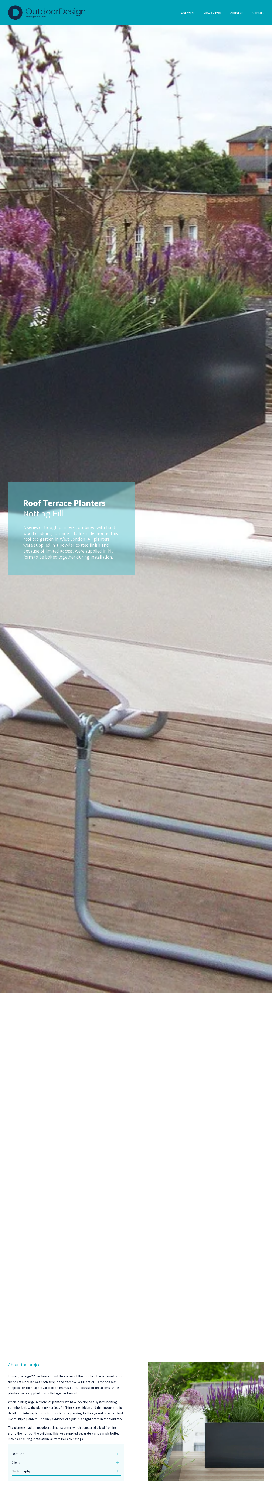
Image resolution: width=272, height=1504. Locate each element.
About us (236, 12)
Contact (258, 12)
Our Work (187, 12)
